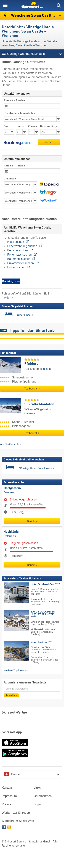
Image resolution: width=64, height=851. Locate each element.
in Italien (47, 368)
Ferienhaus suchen (19, 254)
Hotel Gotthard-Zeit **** (45, 584)
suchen (49, 142)
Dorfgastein (12, 488)
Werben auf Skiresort (16, 812)
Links (37, 787)
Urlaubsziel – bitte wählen (19, 113)
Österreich (10, 492)
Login (37, 804)
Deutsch (16, 774)
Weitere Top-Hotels (15, 670)
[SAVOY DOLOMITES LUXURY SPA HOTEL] (11, 620)
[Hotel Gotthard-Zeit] (11, 592)
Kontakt (7, 787)
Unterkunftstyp (49, 126)
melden (6, 297)
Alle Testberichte (9, 444)
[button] (17, 143)
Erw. (6, 126)
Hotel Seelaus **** (41, 642)
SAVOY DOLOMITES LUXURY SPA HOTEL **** (43, 614)
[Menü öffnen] (5, 5)
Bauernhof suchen (19, 258)
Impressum (9, 796)
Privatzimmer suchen (20, 263)
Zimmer (32, 126)
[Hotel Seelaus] (11, 651)
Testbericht (31, 388)
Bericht (31, 521)
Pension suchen (17, 250)
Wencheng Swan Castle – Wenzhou (37, 16)
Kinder (20, 126)
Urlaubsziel (10, 178)
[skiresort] (32, 5)
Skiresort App (12, 732)
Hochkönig (11, 531)
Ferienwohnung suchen (22, 246)
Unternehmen (43, 796)
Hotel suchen (16, 241)
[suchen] (58, 5)
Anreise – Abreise (14, 100)
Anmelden (11, 695)
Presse (6, 804)
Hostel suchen (16, 267)
